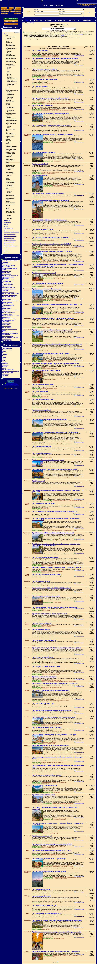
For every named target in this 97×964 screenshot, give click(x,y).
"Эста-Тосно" (27, 68)
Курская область (9, 133)
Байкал (7, 41)
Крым (7, 130)
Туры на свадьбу (6, 308)
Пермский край (9, 155)
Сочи (8, 127)
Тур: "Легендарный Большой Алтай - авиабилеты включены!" (53, 533)
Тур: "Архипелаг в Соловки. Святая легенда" (47, 289)
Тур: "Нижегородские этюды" (42, 836)
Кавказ (7, 73)
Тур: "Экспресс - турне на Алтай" (43, 399)
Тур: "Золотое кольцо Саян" (41, 410)
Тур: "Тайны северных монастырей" (44, 677)
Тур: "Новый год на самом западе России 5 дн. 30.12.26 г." (51, 850)
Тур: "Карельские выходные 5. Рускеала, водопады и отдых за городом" (56, 648)
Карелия (8, 104)
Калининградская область (12, 90)
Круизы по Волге (6, 274)
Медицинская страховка (11, 18)
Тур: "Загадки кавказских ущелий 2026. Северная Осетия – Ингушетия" (56, 951)
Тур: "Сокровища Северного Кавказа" (44, 785)
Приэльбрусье (10, 84)
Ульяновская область (10, 195)
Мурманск (8, 145)
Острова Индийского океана (11, 232)
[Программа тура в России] (79, 55)
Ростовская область (10, 165)
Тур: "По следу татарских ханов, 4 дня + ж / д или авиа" (50, 200)
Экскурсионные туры (8, 282)
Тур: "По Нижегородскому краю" (43, 384)
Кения (3, 358)
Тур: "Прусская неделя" (40, 175)
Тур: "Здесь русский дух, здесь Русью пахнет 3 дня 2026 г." (52, 844)
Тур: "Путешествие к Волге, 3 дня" (43, 795)
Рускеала (9, 111)
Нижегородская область (11, 146)
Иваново (9, 67)
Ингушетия (9, 77)
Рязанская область (10, 166)
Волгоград (8, 54)
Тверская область (10, 184)
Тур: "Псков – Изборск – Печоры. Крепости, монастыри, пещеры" (54, 717)
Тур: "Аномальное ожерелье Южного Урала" (47, 775)
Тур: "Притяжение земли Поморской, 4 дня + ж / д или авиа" (52, 251)
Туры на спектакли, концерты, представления (10, 310)
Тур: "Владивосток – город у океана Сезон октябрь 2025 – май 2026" (55, 511)
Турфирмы (87, 20)
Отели (36, 20)
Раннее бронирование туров (10, 260)
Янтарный (9, 98)
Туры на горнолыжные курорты (10, 315)
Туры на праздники (7, 302)
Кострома (8, 122)
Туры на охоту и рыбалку (9, 318)
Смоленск (8, 179)
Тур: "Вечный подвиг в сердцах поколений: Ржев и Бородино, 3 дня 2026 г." (57, 567)
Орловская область (10, 152)
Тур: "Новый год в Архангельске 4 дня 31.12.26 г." (48, 193)
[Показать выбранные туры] (89, 12)
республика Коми (10, 161)
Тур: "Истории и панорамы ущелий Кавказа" (47, 574)
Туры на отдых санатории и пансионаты (9, 297)
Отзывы (11, 8)
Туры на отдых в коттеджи (9, 295)
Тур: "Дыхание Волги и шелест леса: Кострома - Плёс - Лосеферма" (55, 607)
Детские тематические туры (9, 331)
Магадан (9, 117)
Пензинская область (10, 153)
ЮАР (3, 377)
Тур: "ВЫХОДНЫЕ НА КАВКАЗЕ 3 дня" (45, 905)
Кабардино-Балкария (12, 78)
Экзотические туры (7, 284)
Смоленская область (10, 181)
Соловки (9, 38)
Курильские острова (10, 132)
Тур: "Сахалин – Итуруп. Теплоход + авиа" (46, 666)
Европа (6, 224)
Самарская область (10, 168)
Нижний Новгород (11, 148)
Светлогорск (10, 97)
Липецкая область (10, 136)
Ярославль (9, 218)
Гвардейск (9, 93)
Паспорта (71, 20)
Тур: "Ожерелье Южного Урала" (42, 229)
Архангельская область (11, 37)
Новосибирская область (11, 150)
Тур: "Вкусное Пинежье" (40, 86)
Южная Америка (8, 244)
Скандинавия (7, 222)
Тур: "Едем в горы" (38, 481)
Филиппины (5, 374)
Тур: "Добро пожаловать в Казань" (43, 152)
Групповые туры (6, 286)
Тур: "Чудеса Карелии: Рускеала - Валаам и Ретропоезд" (51, 690)
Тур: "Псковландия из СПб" (41, 889)
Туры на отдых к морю (8, 292)
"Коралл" (27, 97)
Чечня (8, 87)
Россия (6, 33)
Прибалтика (7, 220)
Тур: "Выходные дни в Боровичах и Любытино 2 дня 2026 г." (52, 710)
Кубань (9, 126)
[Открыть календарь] (83, 15)
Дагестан (9, 75)
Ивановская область (10, 65)
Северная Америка (9, 238)
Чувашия (8, 205)
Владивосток (9, 47)
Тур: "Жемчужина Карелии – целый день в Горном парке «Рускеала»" (55, 58)
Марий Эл (8, 139)
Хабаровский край (10, 198)
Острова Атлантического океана (10, 246)
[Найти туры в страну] (17, 32)
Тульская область (10, 186)
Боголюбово (10, 49)
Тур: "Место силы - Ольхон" (41, 581)
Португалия (5, 365)
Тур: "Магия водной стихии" (41, 896)
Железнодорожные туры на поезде (9, 269)
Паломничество (6, 281)
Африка (6, 226)
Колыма (8, 116)
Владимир (9, 51)
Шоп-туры (5, 290)
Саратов (9, 175)
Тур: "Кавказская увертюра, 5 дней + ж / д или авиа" (49, 858)
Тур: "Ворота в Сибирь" (40, 164)
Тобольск (9, 191)
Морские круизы (6, 271)
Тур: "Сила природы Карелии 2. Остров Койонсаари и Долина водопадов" (57, 344)
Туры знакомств (6, 306)
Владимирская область (11, 48)
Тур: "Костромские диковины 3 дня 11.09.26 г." (47, 913)
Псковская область (10, 159)
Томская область (9, 185)
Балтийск (9, 91)
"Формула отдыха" (27, 273)
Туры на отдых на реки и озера (10, 293)
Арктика (6, 251)
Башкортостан (9, 42)
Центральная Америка (10, 240)
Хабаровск (9, 199)
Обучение (18, 8)
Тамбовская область (10, 182)
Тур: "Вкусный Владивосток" (42, 453)
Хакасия (8, 201)
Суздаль (9, 52)
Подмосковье (9, 156)
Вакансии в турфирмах (11, 24)
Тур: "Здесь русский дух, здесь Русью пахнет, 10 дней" (50, 745)
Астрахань (8, 39)
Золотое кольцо (9, 64)
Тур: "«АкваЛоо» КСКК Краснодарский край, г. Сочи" (49, 419)
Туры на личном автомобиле (10, 275)
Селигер (7, 178)
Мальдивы (5, 363)
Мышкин (9, 214)
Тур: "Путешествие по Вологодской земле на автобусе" (50, 237)
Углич (8, 217)
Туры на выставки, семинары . (10, 300)
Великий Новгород (10, 45)
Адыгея (9, 74)
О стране (48, 20)
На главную (4, 8)
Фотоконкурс (17, 13)
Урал (7, 197)
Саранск (9, 142)
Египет (4, 357)
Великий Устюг (10, 57)
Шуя (8, 71)
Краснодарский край (11, 123)
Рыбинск (9, 215)
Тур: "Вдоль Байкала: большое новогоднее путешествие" (51, 125)
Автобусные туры (7, 263)
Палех (8, 68)
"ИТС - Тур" (27, 50)
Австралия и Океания (9, 234)
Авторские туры (6, 323)
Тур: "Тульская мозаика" (40, 391)
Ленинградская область (11, 135)
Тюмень (9, 192)
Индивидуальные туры (8, 287)
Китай (3, 360)
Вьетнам (4, 354)
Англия (4, 351)
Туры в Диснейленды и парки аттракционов (10, 334)
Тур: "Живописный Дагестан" (42, 446)
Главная (25, 23)
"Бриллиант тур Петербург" (27, 135)
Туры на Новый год (7, 303)
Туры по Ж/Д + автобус (8, 266)
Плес (8, 70)
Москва (7, 143)
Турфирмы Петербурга (15, 11)
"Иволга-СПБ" (27, 113)
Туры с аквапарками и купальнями (8, 277)
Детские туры (6, 324)
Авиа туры (5, 262)
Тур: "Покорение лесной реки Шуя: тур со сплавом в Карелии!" (53, 318)
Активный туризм (7, 314)
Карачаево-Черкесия (12, 83)
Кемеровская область (11, 113)
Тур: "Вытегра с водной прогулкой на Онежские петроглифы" (53, 134)
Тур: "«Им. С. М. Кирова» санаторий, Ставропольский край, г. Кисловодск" (57, 920)
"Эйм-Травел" (27, 58)
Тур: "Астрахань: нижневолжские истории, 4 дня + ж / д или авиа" (54, 734)
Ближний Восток (8, 228)
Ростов (7, 163)
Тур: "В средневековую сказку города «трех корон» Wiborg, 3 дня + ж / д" (56, 932)
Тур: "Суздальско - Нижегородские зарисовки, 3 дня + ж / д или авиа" (55, 432)
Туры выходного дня (7, 279)
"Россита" (27, 951)
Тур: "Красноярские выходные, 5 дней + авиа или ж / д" (50, 113)
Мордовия (8, 140)
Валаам (9, 106)
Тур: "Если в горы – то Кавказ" (42, 105)
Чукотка (7, 207)
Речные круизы (6, 272)
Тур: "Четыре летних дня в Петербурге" (45, 557)
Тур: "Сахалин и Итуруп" (40, 50)
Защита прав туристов (11, 21)
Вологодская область (11, 55)
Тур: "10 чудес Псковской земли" (43, 657)
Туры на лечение (6, 299)
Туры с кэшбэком (7, 340)
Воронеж (9, 60)
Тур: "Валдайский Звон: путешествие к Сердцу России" (50, 353)
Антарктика (7, 249)
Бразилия (4, 352)
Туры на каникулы (7, 327)
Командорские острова (11, 120)
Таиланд (4, 366)
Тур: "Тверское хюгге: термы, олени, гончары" (47, 283)
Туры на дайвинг (6, 317)
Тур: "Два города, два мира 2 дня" (43, 703)
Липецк (9, 137)
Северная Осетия (11, 85)
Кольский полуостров (11, 119)
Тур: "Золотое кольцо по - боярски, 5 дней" (46, 370)
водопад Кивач (10, 107)
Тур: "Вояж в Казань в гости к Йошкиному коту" (48, 460)
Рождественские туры (8, 305)
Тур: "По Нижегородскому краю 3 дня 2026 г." (47, 727)
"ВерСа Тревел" (27, 596)
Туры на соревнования (8, 312)
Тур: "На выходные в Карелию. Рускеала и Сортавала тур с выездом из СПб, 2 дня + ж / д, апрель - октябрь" (56, 544)
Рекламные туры (6, 339)
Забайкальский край (10, 61)
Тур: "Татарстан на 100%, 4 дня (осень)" (45, 79)
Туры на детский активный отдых (9, 329)
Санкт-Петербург (9, 172)
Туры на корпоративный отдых (10, 337)
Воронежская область (11, 58)
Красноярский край (10, 129)
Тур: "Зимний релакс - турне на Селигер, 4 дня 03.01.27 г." (51, 244)
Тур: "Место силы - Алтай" (41, 629)
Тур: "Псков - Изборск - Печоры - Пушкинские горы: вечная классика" (55, 363)
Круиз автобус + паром (8, 265)
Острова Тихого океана (10, 236)
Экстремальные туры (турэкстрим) (8, 321)
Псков (7, 158)
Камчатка (8, 103)
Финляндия (5, 375)
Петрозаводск (10, 110)
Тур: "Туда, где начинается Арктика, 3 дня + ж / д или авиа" (52, 330)
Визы (60, 20)
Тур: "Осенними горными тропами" (44, 273)
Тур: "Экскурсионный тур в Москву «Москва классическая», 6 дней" (55, 469)
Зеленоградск (10, 94)
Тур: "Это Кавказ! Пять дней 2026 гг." (44, 640)
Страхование (4, 13)
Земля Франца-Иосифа (11, 62)
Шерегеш (9, 114)
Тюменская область (10, 189)
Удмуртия (8, 194)
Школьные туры (6, 326)
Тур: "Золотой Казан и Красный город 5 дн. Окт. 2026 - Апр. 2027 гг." (55, 683)
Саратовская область (10, 173)
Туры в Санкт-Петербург (6, 9)
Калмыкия (8, 100)
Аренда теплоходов (7, 336)
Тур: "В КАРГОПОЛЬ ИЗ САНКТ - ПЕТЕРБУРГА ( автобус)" (51, 588)
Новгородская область (11, 149)
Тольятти (9, 171)
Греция (4, 355)
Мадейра (4, 362)
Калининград (10, 96)
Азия (5, 230)
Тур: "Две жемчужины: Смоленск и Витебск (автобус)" (50, 98)
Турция (4, 368)
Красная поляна (11, 124)
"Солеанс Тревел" (27, 80)
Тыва (7, 188)
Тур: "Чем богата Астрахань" (41, 623)
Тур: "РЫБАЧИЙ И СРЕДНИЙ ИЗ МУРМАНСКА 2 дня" (49, 220)
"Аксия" (27, 193)
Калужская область (10, 101)
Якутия (7, 208)
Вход (92, 5)
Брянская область (10, 44)
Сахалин (8, 176)
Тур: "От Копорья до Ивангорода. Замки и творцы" (49, 871)
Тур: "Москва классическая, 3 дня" (43, 503)
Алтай (7, 35)
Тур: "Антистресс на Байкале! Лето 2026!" (46, 596)
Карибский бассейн (9, 242)
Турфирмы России (5, 11)
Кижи (8, 109)
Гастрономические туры (8, 289)
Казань (7, 88)
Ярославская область (10, 212)
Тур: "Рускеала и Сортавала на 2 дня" (44, 69)
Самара (9, 169)
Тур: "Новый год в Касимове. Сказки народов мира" (49, 614)
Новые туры (18, 9)
